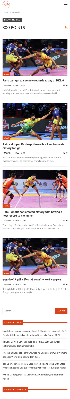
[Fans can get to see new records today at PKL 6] (35, 58)
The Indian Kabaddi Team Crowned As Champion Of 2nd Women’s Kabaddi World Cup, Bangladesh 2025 (35, 355)
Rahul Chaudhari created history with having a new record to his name (32, 213)
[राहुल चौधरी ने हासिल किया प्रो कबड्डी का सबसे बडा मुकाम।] (35, 257)
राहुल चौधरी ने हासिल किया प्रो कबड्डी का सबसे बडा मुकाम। (33, 279)
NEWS (6, 74)
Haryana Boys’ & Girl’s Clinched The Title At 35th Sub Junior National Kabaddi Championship (31, 344)
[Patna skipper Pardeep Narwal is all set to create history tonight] (35, 121)
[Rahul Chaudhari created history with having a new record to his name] (35, 189)
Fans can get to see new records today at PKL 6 (33, 80)
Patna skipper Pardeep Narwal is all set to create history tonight (33, 146)
